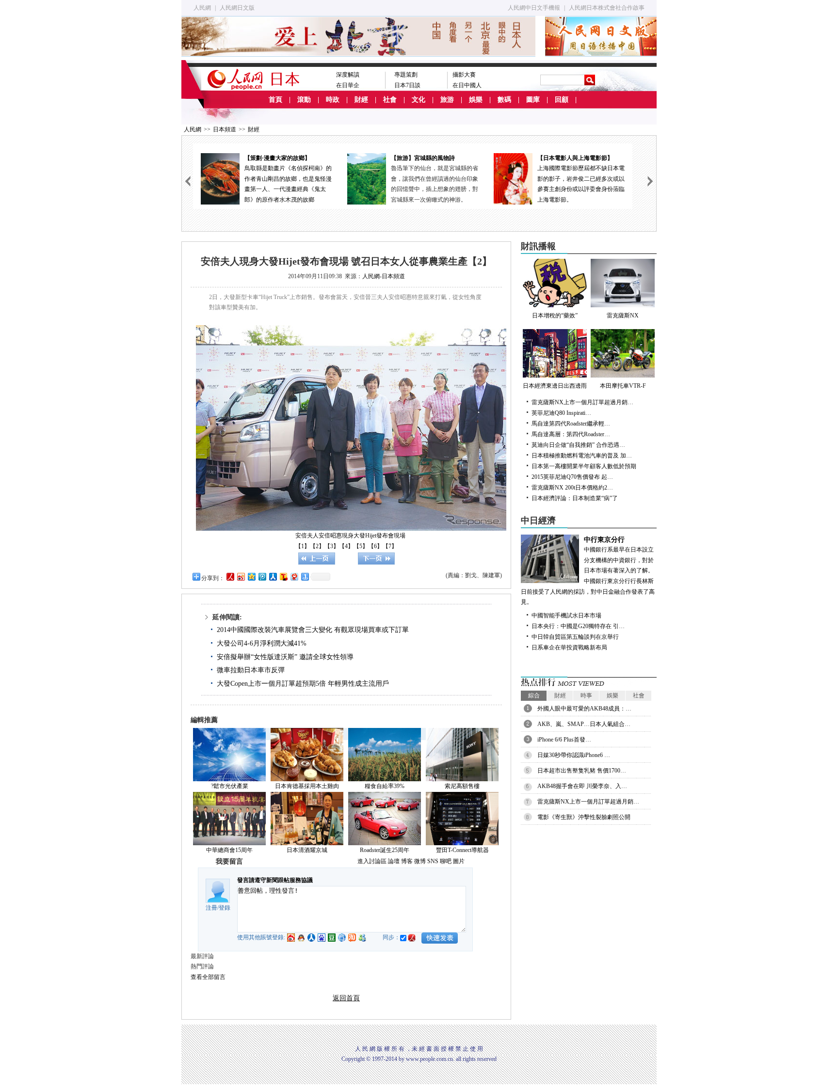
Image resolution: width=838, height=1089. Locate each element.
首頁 (275, 99)
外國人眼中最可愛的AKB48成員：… (584, 708)
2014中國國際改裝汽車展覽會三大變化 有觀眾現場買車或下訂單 (313, 629)
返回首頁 (346, 998)
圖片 (459, 861)
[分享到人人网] (272, 576)
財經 (361, 99)
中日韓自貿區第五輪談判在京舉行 (575, 636)
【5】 (361, 546)
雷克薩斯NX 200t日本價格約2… (572, 487)
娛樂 (476, 99)
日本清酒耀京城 (307, 850)
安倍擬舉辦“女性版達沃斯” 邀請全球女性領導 (285, 657)
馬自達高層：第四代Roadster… (571, 434)
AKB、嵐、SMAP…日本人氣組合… (583, 724)
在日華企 (347, 85)
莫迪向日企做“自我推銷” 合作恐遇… (578, 445)
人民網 (202, 7)
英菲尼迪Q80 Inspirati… (561, 413)
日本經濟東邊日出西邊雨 (555, 385)
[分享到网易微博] (294, 576)
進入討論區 (372, 861)
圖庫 (533, 99)
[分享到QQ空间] (251, 576)
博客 (407, 861)
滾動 (304, 99)
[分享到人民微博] (230, 576)
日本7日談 (407, 85)
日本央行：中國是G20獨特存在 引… (578, 626)
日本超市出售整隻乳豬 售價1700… (581, 770)
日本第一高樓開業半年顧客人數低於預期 (584, 466)
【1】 (302, 546)
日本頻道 (224, 129)
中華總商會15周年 (229, 850)
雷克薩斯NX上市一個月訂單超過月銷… (582, 402)
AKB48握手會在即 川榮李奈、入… (582, 786)
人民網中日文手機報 (534, 7)
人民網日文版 (237, 7)
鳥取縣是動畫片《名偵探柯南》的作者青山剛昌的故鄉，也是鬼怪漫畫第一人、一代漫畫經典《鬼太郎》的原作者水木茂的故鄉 (288, 179)
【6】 (375, 546)
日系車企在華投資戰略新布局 (569, 647)
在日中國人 (467, 85)
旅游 (447, 99)
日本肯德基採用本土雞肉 (307, 786)
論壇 (394, 861)
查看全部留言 (208, 977)
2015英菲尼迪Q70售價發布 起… (572, 476)
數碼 (504, 99)
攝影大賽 (464, 74)
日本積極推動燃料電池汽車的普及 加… (582, 455)
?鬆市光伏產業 (229, 786)
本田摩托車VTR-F (623, 385)
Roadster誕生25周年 (384, 850)
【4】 (346, 546)
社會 (390, 99)
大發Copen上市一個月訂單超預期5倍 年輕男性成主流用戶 (303, 683)
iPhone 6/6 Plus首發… (564, 739)
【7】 (390, 546)
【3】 (331, 546)
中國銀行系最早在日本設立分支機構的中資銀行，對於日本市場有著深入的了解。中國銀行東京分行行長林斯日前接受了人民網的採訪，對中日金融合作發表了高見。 (588, 571)
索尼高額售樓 (462, 786)
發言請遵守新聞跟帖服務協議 (275, 880)
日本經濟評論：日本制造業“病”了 (575, 498)
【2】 (317, 546)
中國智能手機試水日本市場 (566, 615)
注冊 (211, 907)
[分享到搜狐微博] (283, 576)
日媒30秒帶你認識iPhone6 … (573, 755)
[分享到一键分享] (304, 576)
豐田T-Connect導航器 (462, 850)
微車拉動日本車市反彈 (251, 670)
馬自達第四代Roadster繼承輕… (571, 423)
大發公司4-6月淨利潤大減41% (261, 643)
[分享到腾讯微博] (262, 576)
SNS (432, 861)
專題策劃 (406, 74)
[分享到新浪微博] (240, 576)
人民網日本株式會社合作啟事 (607, 7)
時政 (332, 99)
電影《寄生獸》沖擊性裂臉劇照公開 (583, 817)
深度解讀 (347, 74)
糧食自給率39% (384, 786)
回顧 (561, 99)
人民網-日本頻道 (383, 276)
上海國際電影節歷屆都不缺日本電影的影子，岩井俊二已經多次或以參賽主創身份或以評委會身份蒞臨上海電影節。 (581, 179)
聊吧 (445, 861)
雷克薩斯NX (623, 315)
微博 (420, 861)
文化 (418, 99)
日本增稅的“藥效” (555, 315)
